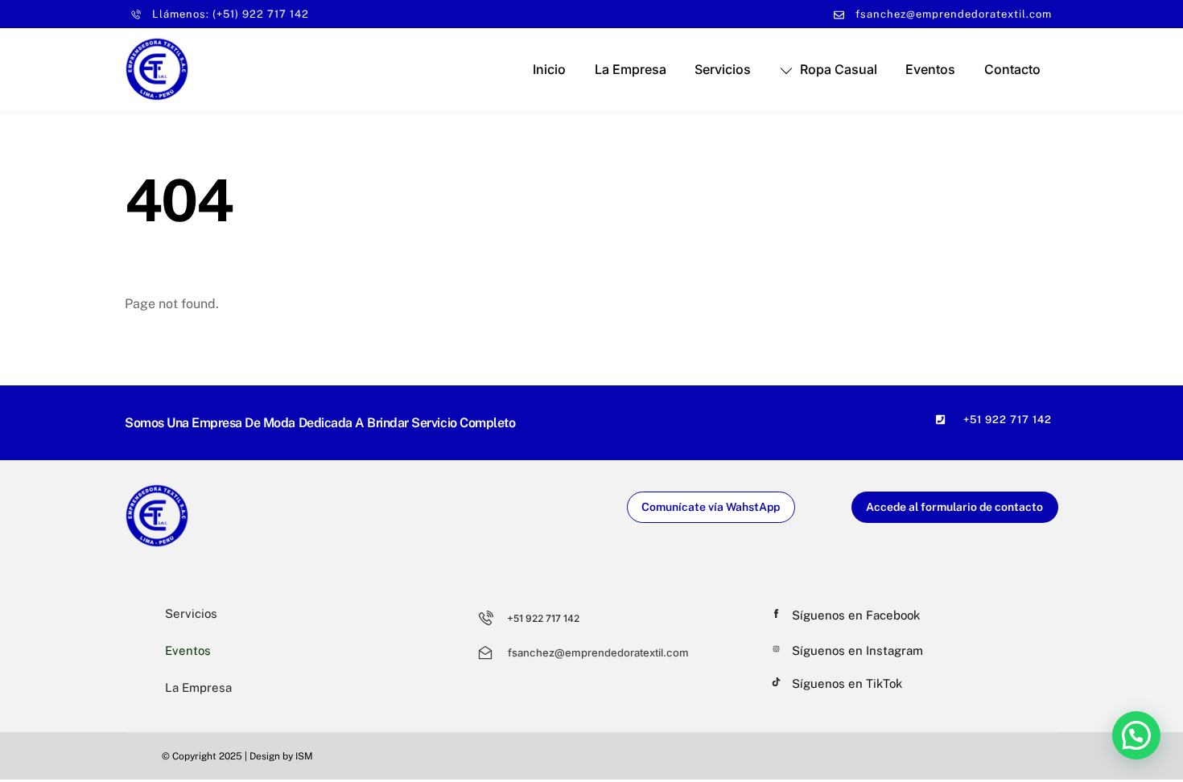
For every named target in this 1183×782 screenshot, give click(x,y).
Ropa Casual (837, 69)
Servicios (723, 69)
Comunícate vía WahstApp (710, 506)
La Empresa (630, 69)
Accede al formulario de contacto (954, 506)
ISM (304, 756)
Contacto (1012, 69)
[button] (1136, 735)
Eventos (930, 69)
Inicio (549, 69)
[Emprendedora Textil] (157, 93)
